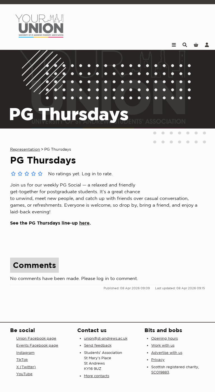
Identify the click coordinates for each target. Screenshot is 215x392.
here (84, 222)
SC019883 (160, 372)
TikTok (22, 360)
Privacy (158, 360)
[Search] (185, 44)
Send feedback (97, 345)
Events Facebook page (37, 345)
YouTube (24, 374)
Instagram (25, 353)
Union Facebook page (36, 338)
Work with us (162, 345)
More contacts (96, 376)
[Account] (207, 44)
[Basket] (196, 44)
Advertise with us (166, 353)
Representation (25, 149)
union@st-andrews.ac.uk (105, 338)
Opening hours (164, 338)
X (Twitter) (26, 367)
